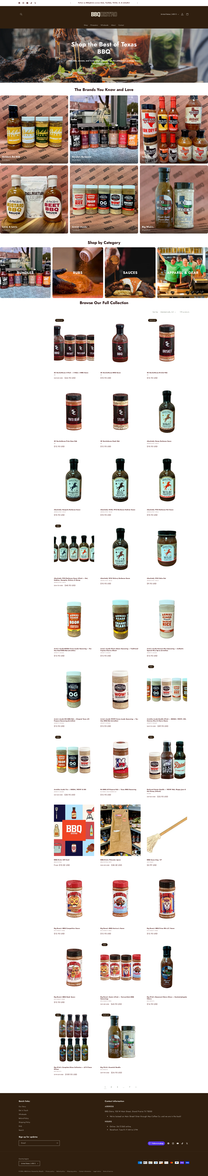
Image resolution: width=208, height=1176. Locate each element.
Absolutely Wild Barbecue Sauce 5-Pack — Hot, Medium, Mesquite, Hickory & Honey (71, 579)
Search (21, 1130)
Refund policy (61, 1171)
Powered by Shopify (37, 1171)
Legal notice (97, 1171)
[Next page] (135, 1087)
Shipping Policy (24, 1122)
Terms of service (108, 1171)
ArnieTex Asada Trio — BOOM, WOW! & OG (70, 790)
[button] (21, 14)
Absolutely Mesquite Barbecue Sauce (67, 510)
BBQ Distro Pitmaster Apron (110, 860)
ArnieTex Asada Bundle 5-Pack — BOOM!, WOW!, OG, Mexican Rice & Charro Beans (166, 720)
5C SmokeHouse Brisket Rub (157, 373)
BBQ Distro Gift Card (61, 860)
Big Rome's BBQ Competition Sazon (67, 928)
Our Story (22, 1106)
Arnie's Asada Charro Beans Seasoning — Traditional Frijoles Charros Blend (119, 650)
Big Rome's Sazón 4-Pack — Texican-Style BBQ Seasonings (117, 998)
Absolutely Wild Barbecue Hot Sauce (160, 510)
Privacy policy (50, 1171)
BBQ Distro (27, 1171)
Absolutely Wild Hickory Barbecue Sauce (115, 578)
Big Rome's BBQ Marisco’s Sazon (112, 928)
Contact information (85, 1171)
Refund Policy (24, 1118)
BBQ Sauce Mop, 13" (154, 860)
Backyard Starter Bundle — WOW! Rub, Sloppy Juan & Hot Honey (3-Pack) (166, 790)
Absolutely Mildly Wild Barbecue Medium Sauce (117, 510)
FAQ (20, 1126)
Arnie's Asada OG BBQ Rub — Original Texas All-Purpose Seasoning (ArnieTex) (72, 720)
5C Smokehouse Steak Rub (110, 441)
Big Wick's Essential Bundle (110, 1067)
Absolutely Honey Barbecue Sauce (159, 441)
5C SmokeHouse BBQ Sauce (110, 373)
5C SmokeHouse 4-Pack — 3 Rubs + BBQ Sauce (71, 373)
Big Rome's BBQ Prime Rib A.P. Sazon (161, 928)
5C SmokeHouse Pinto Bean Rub (65, 441)
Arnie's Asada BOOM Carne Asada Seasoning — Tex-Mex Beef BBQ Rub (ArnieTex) (73, 650)
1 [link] (105, 1087)
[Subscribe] (56, 1143)
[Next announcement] (137, 3)
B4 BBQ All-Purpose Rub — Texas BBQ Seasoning (118, 790)
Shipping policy (72, 1171)
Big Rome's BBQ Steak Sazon (64, 997)
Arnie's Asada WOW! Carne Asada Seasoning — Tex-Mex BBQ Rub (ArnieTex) (119, 720)
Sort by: (155, 312)
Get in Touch (23, 1110)
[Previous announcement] (70, 3)
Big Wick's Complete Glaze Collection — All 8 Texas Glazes (73, 1068)
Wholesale (23, 1114)
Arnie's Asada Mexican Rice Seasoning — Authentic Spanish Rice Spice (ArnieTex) (165, 650)
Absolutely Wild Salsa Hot (156, 578)
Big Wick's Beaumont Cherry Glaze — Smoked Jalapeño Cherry (167, 998)
